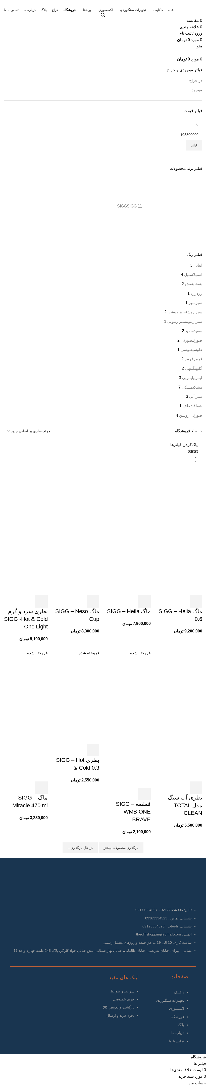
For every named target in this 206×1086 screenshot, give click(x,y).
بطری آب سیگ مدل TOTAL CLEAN (185, 805)
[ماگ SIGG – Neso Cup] (77, 497)
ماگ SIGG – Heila (129, 611)
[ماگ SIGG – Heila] (129, 497)
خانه (198, 431)
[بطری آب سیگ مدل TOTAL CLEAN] (180, 683)
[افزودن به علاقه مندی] (182, 601)
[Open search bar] (103, 15)
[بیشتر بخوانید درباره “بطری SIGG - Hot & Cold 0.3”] (93, 750)
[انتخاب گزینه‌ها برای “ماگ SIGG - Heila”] (144, 601)
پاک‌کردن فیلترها (183, 445)
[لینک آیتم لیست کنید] (164, 1019)
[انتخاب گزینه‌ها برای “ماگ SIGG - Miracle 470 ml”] (41, 787)
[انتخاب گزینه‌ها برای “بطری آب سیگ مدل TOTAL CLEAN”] (196, 787)
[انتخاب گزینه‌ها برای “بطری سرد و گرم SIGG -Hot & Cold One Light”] (41, 601)
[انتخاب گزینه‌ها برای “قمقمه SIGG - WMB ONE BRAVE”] (144, 794)
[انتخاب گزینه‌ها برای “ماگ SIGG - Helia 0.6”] (196, 601)
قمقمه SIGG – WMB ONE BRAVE (133, 812)
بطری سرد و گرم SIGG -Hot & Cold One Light (26, 619)
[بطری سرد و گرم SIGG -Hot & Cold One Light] (26, 497)
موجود (197, 90)
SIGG (193, 452)
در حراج (195, 81)
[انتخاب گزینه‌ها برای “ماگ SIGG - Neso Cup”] (93, 601)
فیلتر (194, 145)
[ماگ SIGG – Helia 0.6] (180, 497)
